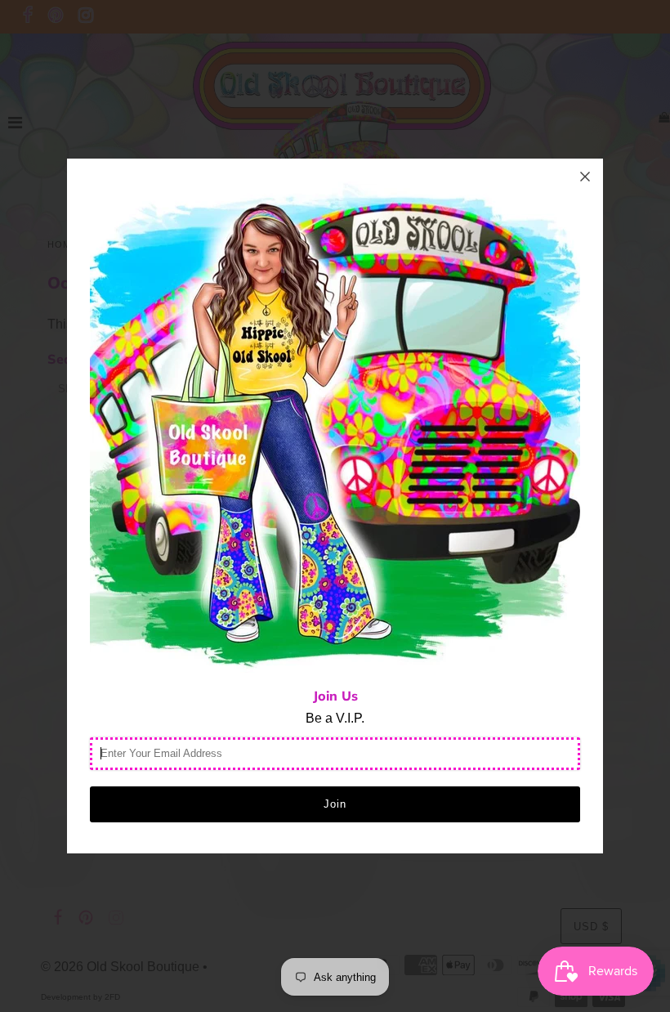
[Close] (585, 177)
